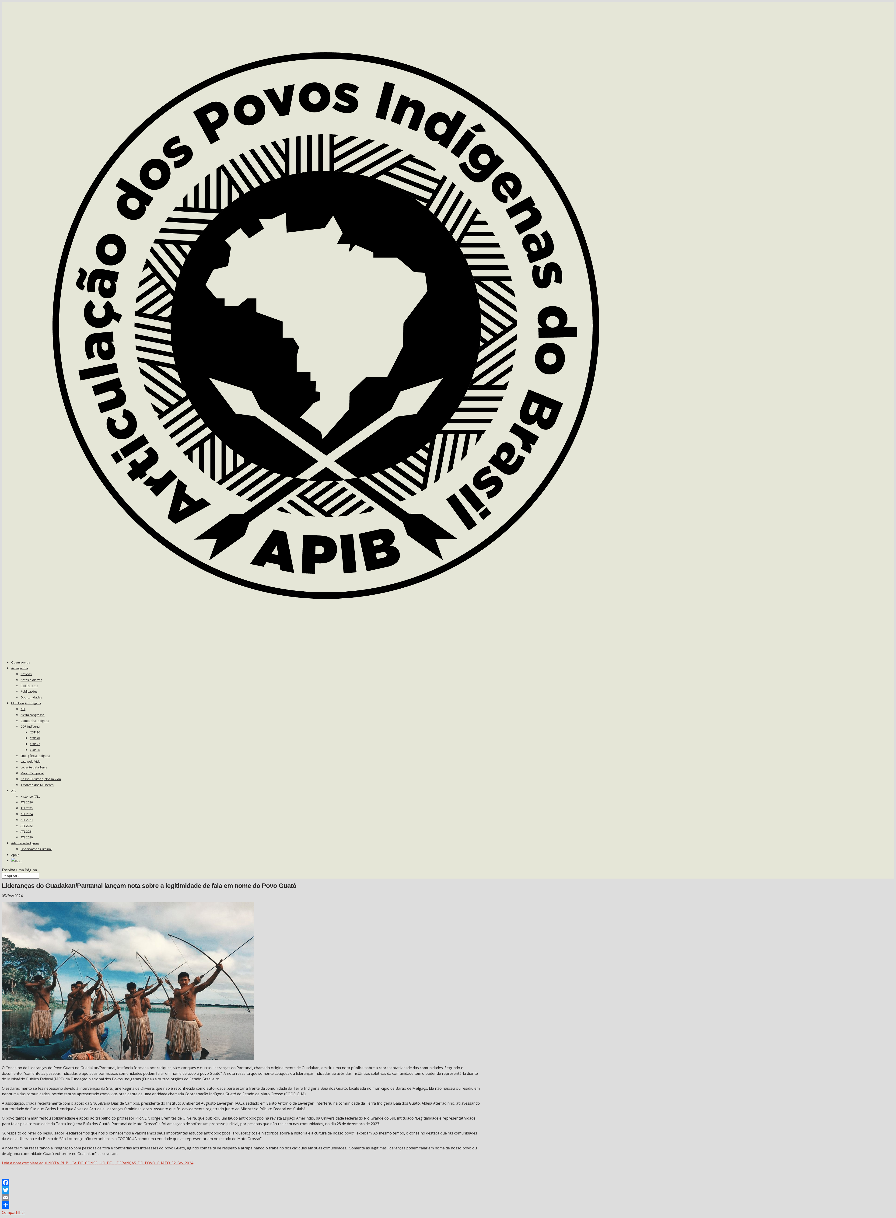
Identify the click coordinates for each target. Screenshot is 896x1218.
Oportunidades (31, 697)
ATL (23, 709)
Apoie (15, 855)
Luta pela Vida (31, 761)
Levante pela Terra (34, 767)
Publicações (29, 691)
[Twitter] (241, 1190)
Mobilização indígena (26, 703)
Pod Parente (29, 686)
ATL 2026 (27, 802)
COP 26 (35, 750)
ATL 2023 (27, 820)
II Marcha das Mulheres (37, 785)
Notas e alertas (31, 680)
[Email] (241, 1197)
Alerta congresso (33, 715)
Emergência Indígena (35, 756)
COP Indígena (30, 726)
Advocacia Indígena (25, 843)
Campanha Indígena (35, 721)
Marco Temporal (32, 773)
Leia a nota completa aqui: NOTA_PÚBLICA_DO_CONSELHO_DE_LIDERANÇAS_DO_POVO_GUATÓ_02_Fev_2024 (97, 1163)
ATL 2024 (27, 814)
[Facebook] (241, 1182)
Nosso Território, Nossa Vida (41, 779)
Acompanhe (19, 668)
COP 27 (35, 744)
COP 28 (35, 738)
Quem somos (20, 662)
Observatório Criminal (36, 849)
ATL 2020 (27, 837)
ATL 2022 (27, 826)
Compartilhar (13, 1212)
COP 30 (35, 732)
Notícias (26, 674)
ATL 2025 (27, 808)
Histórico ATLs (30, 796)
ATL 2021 (27, 831)
